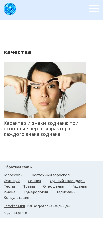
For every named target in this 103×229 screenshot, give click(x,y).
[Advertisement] (53, 32)
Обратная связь (18, 167)
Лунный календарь (67, 181)
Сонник (35, 181)
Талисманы (66, 192)
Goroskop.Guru (14, 206)
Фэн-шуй (12, 181)
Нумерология (36, 192)
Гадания (79, 186)
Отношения (53, 186)
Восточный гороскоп (51, 175)
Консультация (16, 197)
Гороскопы (14, 175)
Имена (10, 192)
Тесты (9, 186)
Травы (29, 186)
